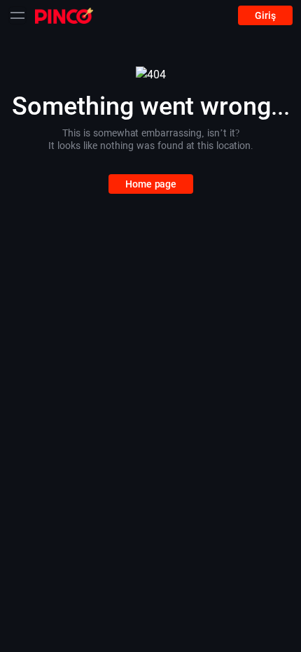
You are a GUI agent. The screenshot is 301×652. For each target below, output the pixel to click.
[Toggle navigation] (17, 15)
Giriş (265, 15)
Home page (150, 184)
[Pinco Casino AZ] (64, 15)
